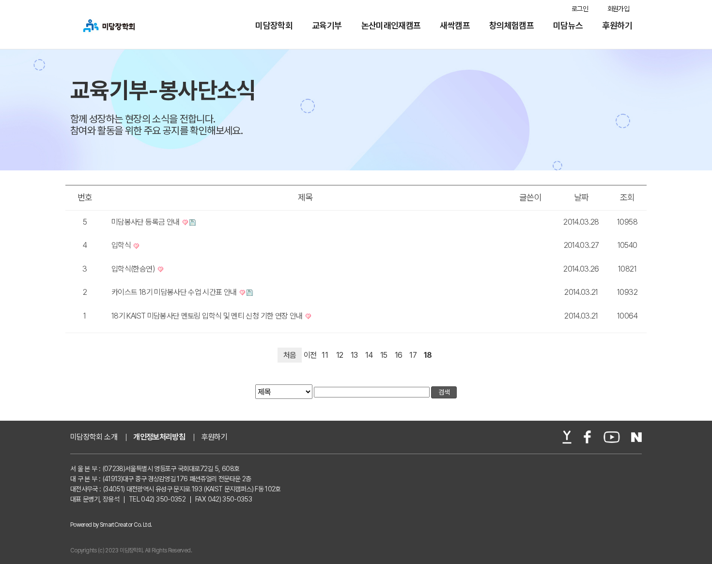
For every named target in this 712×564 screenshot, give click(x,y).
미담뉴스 (568, 25)
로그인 (580, 9)
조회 (627, 197)
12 (339, 355)
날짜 (581, 197)
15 (383, 355)
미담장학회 (274, 25)
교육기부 (326, 25)
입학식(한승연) (133, 269)
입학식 (121, 245)
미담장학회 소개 (93, 437)
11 (325, 355)
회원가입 (618, 9)
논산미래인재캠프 (391, 25)
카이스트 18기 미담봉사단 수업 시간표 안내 (174, 292)
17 (413, 355)
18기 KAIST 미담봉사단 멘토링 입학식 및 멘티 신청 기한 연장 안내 (207, 315)
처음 (289, 355)
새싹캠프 (454, 25)
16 (398, 355)
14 (369, 355)
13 (354, 355)
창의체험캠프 (511, 25)
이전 (310, 355)
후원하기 (617, 25)
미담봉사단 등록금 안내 (146, 222)
